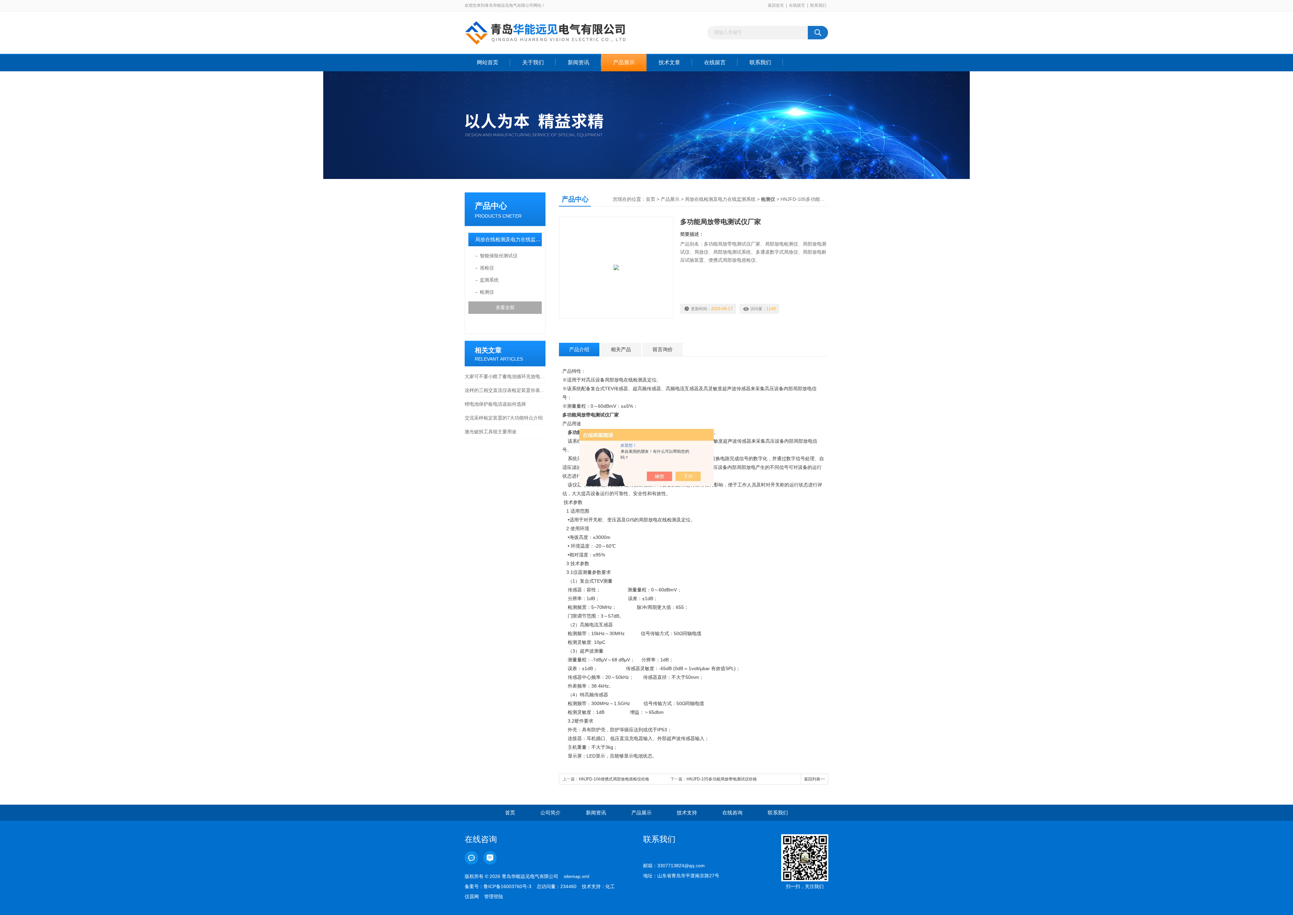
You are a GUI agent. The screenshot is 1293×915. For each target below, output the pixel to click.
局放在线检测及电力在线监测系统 (508, 239)
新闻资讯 (578, 62)
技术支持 (687, 812)
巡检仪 (487, 267)
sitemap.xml (576, 876)
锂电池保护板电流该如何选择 (495, 404)
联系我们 (818, 5)
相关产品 (621, 349)
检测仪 (487, 292)
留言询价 (663, 349)
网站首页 (487, 62)
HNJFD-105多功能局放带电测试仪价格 (722, 779)
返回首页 (776, 5)
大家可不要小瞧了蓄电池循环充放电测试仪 (505, 376)
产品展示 (624, 62)
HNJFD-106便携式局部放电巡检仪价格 (614, 779)
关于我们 (533, 62)
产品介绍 (579, 349)
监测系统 (489, 280)
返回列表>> (814, 779)
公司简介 (550, 812)
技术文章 (669, 62)
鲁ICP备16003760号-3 (507, 886)
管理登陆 (493, 896)
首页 (650, 199)
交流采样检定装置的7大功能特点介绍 (504, 417)
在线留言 (797, 5)
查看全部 (505, 307)
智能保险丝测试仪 (499, 255)
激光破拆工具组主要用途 (491, 431)
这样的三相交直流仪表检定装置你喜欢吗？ (505, 390)
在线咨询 (732, 812)
